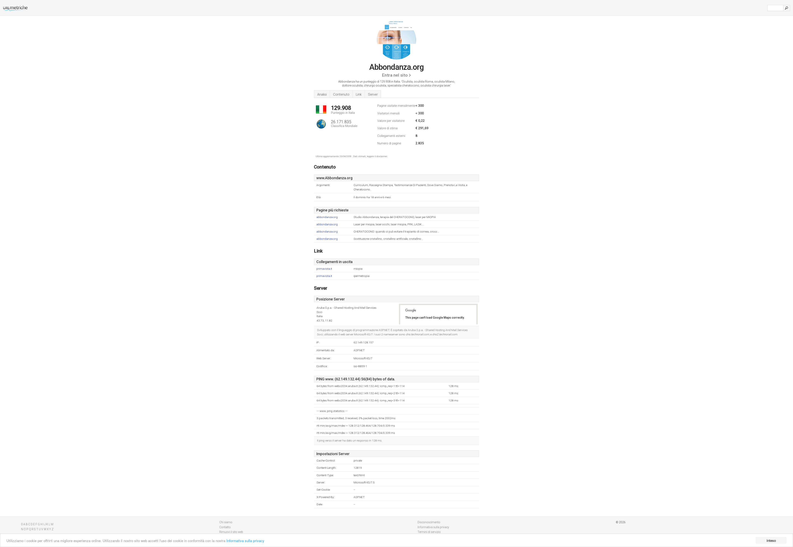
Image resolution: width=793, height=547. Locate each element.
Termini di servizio (429, 532)
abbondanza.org (327, 217)
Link (359, 94)
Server (373, 94)
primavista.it (324, 268)
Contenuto (341, 94)
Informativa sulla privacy (245, 540)
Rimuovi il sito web (231, 532)
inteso (771, 540)
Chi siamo (225, 522)
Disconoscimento (429, 522)
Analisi (322, 94)
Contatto (225, 527)
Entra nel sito (395, 75)
